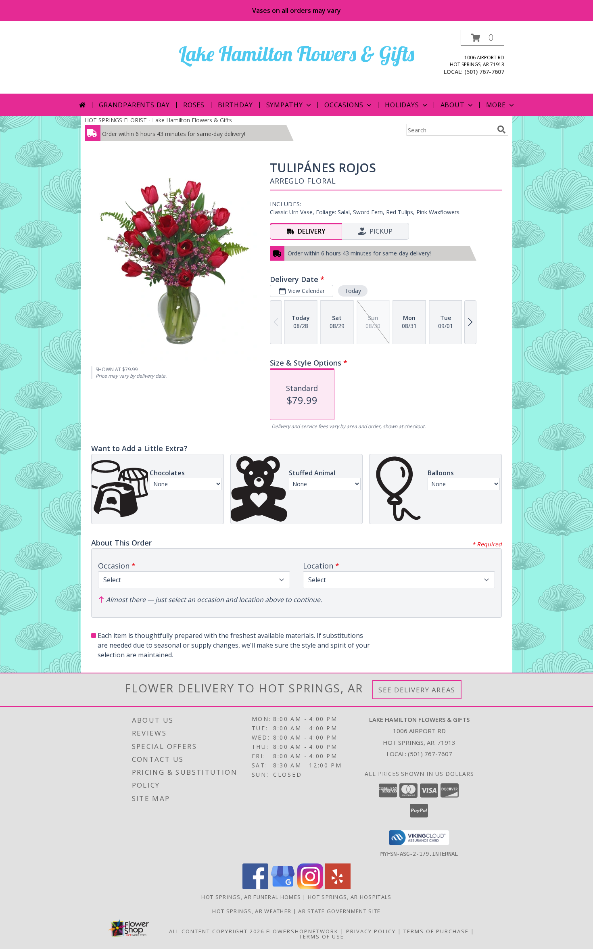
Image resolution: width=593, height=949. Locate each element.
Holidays (402, 104)
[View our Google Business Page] (283, 887)
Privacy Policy (371, 931)
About (453, 104)
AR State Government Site (339, 911)
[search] (501, 129)
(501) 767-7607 (484, 71)
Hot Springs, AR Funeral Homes (251, 897)
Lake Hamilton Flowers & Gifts (296, 54)
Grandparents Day (134, 104)
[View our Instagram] (310, 887)
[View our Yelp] (338, 887)
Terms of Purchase (436, 931)
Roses (194, 104)
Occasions (343, 104)
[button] (482, 38)
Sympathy (284, 104)
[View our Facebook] (255, 887)
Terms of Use (321, 936)
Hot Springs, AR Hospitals (350, 897)
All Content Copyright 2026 (216, 931)
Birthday (235, 104)
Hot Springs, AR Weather (251, 911)
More (496, 104)
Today (353, 291)
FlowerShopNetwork (302, 931)
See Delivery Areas (416, 689)
